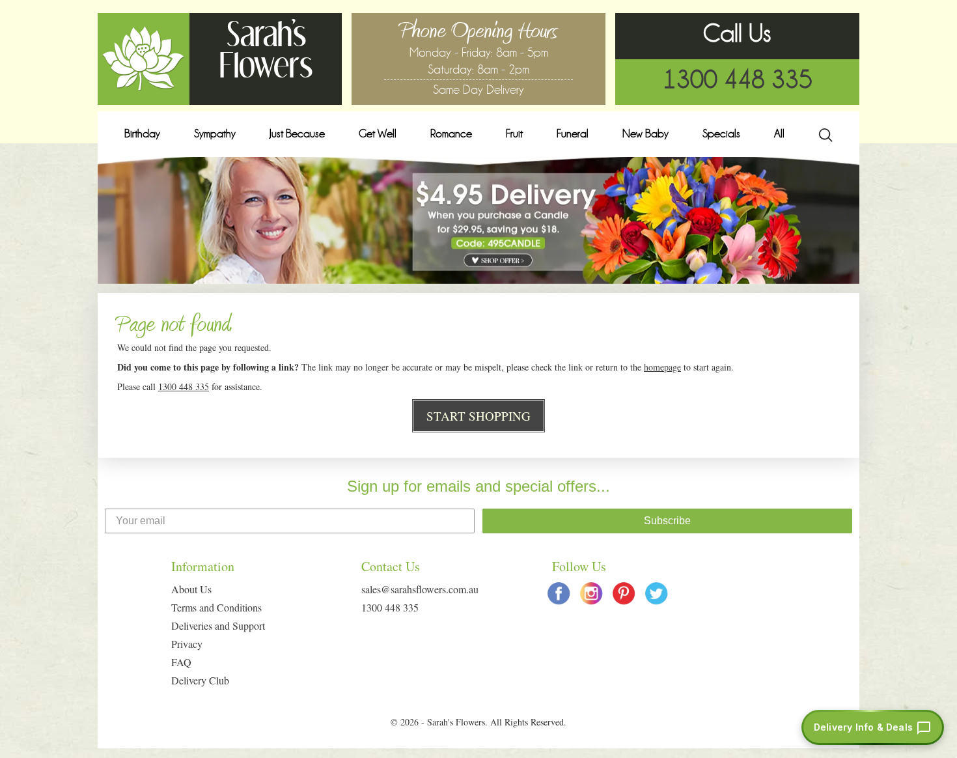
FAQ (181, 662)
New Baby (645, 134)
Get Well (377, 134)
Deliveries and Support (218, 625)
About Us (191, 589)
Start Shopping (478, 416)
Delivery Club (200, 680)
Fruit (514, 134)
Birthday (142, 134)
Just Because (297, 134)
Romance (451, 134)
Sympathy (215, 134)
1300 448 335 (737, 79)
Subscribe (667, 520)
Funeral (573, 134)
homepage (662, 367)
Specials (721, 134)
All (779, 134)
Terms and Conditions (216, 607)
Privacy (186, 644)
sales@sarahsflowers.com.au (419, 589)
